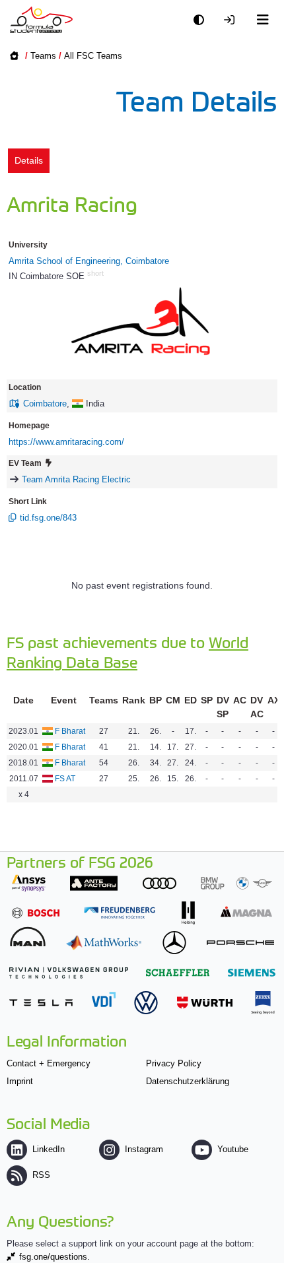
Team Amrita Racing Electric (76, 479)
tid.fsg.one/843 (48, 518)
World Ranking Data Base (127, 651)
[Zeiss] (263, 1002)
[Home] (41, 20)
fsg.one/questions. (54, 1257)
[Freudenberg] (119, 912)
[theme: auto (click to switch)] (202, 20)
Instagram (144, 1149)
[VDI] (104, 999)
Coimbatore (45, 403)
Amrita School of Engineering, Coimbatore (89, 261)
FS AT (65, 778)
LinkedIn (48, 1149)
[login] (232, 20)
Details (29, 160)
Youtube (232, 1149)
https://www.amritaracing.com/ (66, 442)
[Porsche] (240, 942)
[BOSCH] (35, 912)
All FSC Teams (93, 56)
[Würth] (204, 1002)
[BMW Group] (236, 883)
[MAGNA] (246, 911)
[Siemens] (251, 972)
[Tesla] (41, 1002)
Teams (43, 56)
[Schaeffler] (177, 972)
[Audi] (159, 883)
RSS (41, 1175)
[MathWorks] (103, 942)
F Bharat (70, 731)
